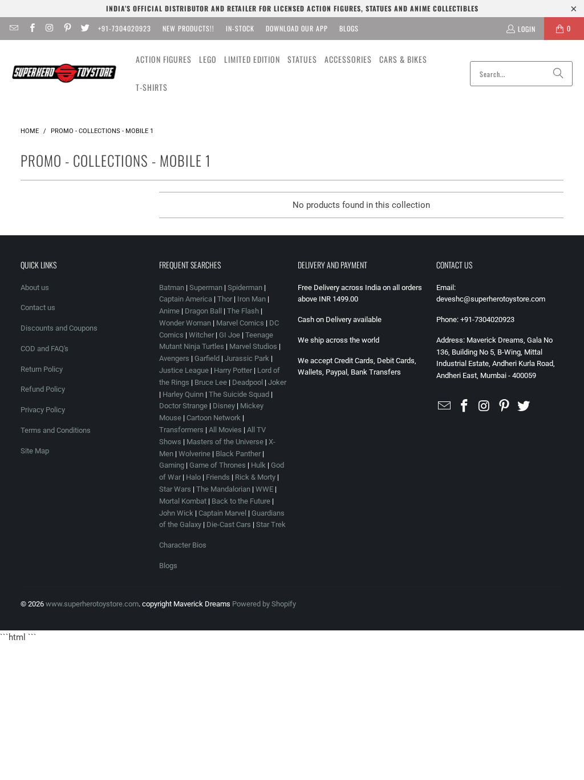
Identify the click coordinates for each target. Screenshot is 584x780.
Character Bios (182, 545)
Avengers (174, 358)
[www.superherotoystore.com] (64, 74)
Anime (169, 311)
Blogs (349, 28)
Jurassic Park (247, 358)
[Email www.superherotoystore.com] (13, 28)
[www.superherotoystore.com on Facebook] (31, 28)
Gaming (171, 465)
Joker (277, 382)
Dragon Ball (203, 311)
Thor (224, 299)
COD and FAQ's (44, 348)
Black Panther (238, 453)
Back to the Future (242, 501)
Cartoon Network (213, 417)
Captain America (185, 299)
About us (35, 287)
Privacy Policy (43, 409)
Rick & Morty (256, 477)
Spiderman (245, 287)
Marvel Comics (240, 323)
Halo (193, 477)
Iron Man (251, 299)
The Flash (243, 311)
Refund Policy (43, 389)
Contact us (38, 307)
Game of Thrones (217, 465)
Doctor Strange (183, 405)
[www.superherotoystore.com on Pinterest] (67, 28)
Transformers (181, 429)
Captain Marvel (222, 513)
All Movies (225, 429)
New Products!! (188, 28)
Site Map (35, 451)
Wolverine (194, 453)
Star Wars (175, 489)
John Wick (176, 513)
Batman (171, 287)
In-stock (240, 28)
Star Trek (271, 524)
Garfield (207, 358)
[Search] (558, 73)
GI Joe (229, 335)
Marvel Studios (253, 346)
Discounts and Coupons (59, 328)
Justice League (184, 370)
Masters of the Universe (224, 441)
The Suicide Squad (239, 394)
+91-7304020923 (124, 28)
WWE (264, 489)
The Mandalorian (223, 489)
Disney (224, 405)
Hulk (258, 465)
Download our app (297, 28)
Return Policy (42, 369)
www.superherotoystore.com (92, 604)
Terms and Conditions (56, 430)
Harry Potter (233, 370)
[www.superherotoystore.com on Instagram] (49, 28)
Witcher (201, 335)
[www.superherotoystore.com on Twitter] (85, 28)
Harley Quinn (183, 394)
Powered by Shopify (264, 604)
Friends (218, 477)
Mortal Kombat (182, 501)
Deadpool (247, 382)
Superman (205, 287)
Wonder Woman (185, 323)
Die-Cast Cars (228, 524)
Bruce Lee (210, 382)
